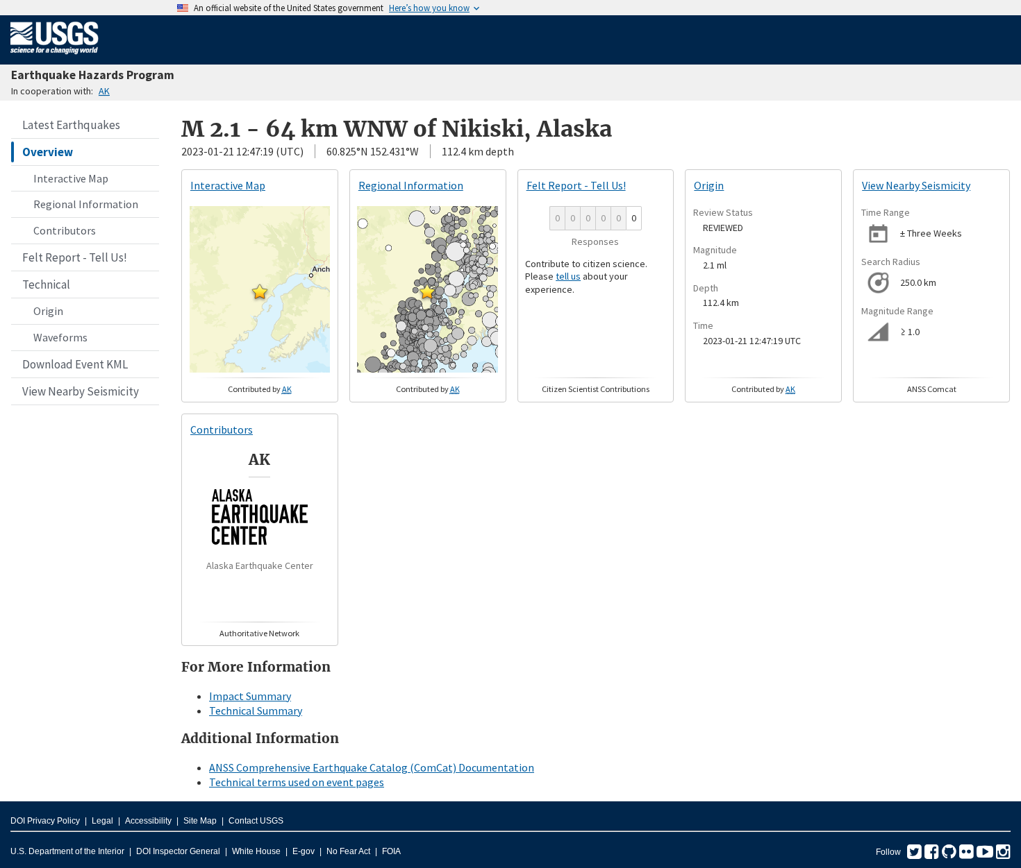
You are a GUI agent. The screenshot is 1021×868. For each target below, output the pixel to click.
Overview (47, 152)
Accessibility (148, 821)
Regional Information (85, 204)
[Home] (54, 57)
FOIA (391, 851)
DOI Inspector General (178, 851)
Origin (48, 311)
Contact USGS (256, 821)
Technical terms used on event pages (296, 782)
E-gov (303, 851)
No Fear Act (348, 851)
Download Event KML (75, 364)
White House (256, 851)
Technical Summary (255, 710)
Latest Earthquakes (71, 125)
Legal (102, 821)
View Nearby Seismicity (80, 391)
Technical (46, 284)
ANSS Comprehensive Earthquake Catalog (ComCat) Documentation (371, 767)
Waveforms (60, 337)
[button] (259, 291)
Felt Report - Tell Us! (74, 257)
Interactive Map (70, 178)
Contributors (64, 230)
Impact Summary (250, 696)
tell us (568, 276)
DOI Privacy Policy (45, 821)
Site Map (200, 821)
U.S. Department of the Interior (67, 851)
